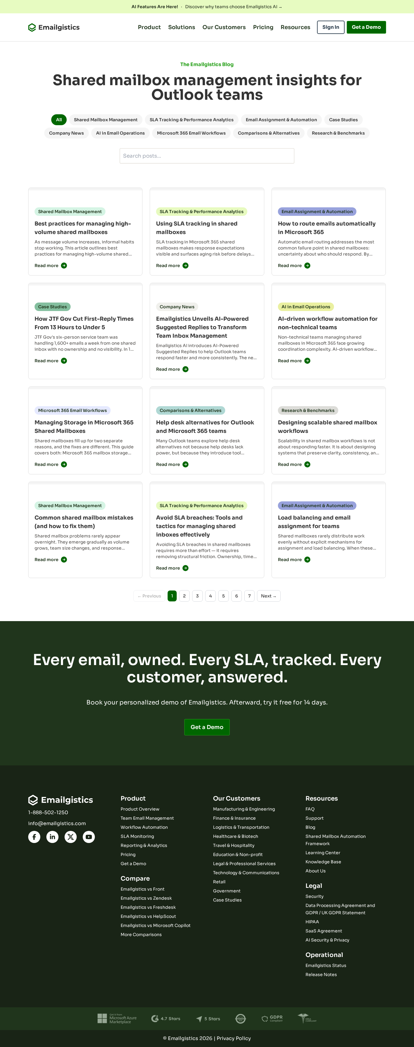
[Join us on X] (71, 837)
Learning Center (322, 852)
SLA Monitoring (137, 836)
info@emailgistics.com (57, 823)
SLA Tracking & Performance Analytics (192, 119)
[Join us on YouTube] (89, 837)
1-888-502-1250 (48, 812)
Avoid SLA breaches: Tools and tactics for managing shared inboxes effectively (199, 526)
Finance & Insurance (234, 818)
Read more (46, 265)
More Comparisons (141, 934)
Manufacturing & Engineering (244, 809)
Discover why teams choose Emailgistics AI (207, 6)
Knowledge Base (323, 862)
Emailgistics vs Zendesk (146, 898)
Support (314, 818)
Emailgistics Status (325, 965)
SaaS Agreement (323, 931)
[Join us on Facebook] (34, 837)
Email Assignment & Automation (281, 119)
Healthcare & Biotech (235, 836)
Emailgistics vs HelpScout (148, 916)
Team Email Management (147, 818)
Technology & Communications (246, 872)
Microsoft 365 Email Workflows (191, 133)
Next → (269, 596)
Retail (219, 882)
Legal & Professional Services (244, 863)
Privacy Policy (234, 1038)
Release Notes (321, 974)
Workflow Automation (144, 827)
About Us (315, 871)
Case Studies (343, 119)
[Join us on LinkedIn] (52, 837)
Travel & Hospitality (234, 845)
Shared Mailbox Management (106, 119)
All (59, 119)
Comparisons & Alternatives (269, 133)
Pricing (263, 27)
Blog (310, 827)
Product (149, 27)
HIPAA (312, 922)
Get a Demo (207, 727)
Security (314, 896)
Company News (66, 133)
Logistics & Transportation (241, 827)
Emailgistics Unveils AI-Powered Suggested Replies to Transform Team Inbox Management (202, 327)
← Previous (149, 596)
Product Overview (140, 809)
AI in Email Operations (120, 133)
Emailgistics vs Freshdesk (148, 907)
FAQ (310, 809)
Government (227, 891)
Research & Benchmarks (338, 133)
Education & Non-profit (238, 854)
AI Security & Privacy (327, 940)
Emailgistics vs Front (143, 889)
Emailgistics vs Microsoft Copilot (156, 925)
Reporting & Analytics (144, 845)
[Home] (53, 27)
